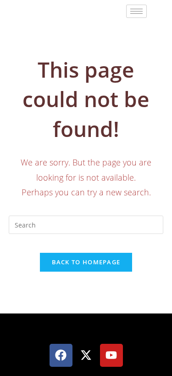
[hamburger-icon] (136, 11)
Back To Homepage (86, 262)
